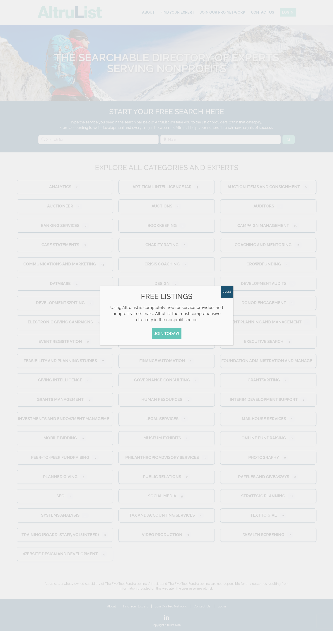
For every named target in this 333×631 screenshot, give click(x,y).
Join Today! (166, 333)
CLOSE (227, 291)
